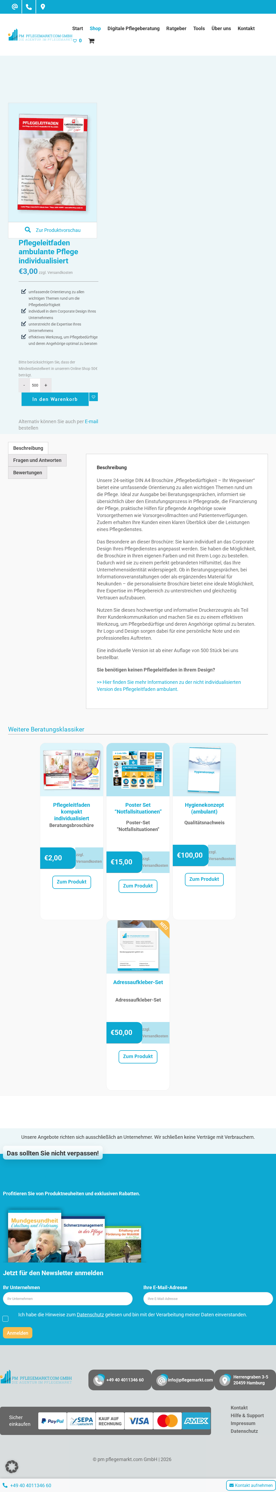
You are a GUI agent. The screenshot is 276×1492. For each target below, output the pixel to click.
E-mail (91, 421)
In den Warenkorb (55, 399)
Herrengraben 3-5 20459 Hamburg (250, 1379)
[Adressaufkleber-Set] (138, 947)
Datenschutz (90, 1314)
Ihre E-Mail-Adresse (165, 1287)
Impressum (243, 1423)
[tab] (28, 448)
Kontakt (239, 1407)
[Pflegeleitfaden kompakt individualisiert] (71, 769)
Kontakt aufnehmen (254, 1485)
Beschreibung (28, 448)
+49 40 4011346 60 (125, 1380)
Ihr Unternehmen (21, 1287)
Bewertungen (27, 472)
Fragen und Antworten (37, 460)
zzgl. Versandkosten (56, 272)
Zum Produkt (72, 882)
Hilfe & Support (247, 1415)
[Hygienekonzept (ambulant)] (204, 769)
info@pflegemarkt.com (190, 1380)
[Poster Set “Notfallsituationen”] (138, 769)
